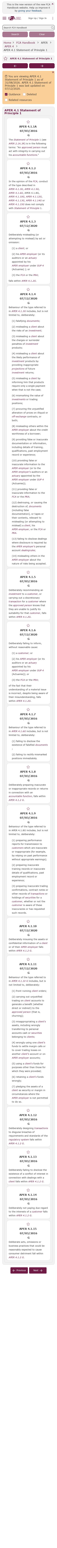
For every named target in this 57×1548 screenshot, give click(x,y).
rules (32, 550)
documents (33, 321)
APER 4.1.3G (16, 189)
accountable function (20, 796)
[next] (42, 65)
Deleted (32, 94)
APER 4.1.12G (34, 196)
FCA (35, 181)
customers (17, 848)
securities (30, 897)
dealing (25, 550)
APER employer (28, 254)
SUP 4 (40, 265)
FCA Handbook (25, 42)
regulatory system (19, 1140)
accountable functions (25, 155)
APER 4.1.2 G (16, 800)
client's (42, 1021)
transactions (37, 894)
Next (35, 1270)
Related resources (20, 99)
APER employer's (21, 472)
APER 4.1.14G (34, 200)
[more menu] (53, 18)
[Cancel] (53, 72)
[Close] (53, 4)
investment (35, 330)
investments (18, 399)
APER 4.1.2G (29, 280)
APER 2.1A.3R (16, 143)
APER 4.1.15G (16, 204)
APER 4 (9, 46)
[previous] (15, 65)
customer (32, 594)
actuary (32, 258)
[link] (15, 18)
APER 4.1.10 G (20, 981)
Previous (21, 1270)
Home (7, 42)
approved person (31, 147)
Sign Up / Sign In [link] (37, 18)
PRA (35, 275)
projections (18, 369)
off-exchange (19, 416)
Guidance (14, 94)
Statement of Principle (26, 140)
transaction (15, 601)
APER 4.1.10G (16, 196)
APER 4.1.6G (16, 193)
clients (30, 1037)
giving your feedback (29, 10)
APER (44, 42)
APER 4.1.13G (16, 200)
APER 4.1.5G (32, 189)
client (21, 248)
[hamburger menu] (4, 18)
